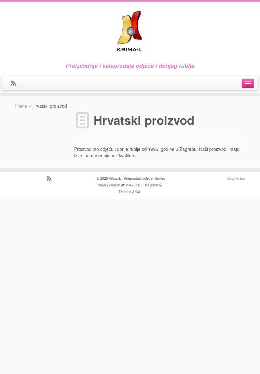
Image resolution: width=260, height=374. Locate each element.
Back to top (236, 178)
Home (21, 106)
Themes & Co (129, 191)
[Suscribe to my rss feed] (15, 83)
